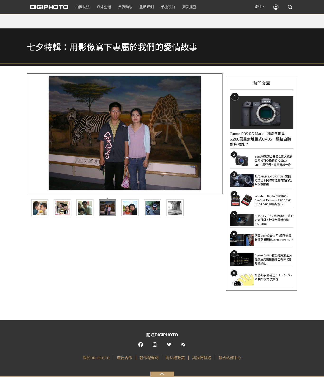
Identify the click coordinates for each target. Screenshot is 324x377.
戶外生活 (104, 7)
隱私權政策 (175, 358)
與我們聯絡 (201, 358)
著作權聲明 (148, 358)
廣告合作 (124, 358)
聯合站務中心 (229, 358)
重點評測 (146, 7)
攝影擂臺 (189, 7)
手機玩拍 (168, 7)
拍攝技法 (82, 7)
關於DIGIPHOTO (96, 358)
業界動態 (125, 7)
